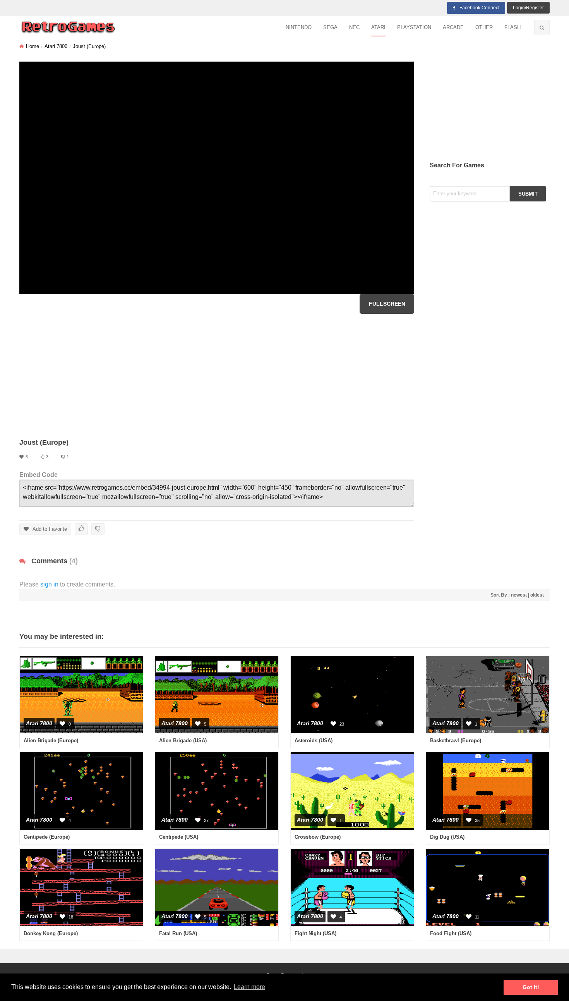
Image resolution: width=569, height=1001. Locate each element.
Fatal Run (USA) (178, 933)
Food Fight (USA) (450, 933)
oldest (537, 595)
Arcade (453, 27)
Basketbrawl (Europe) (455, 740)
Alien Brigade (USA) (183, 740)
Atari (378, 27)
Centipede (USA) (178, 837)
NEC (354, 27)
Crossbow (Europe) (318, 837)
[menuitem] (299, 27)
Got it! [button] (531, 987)
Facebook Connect (479, 7)
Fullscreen (387, 304)
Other (484, 27)
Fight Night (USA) (315, 933)
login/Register (528, 7)
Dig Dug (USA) (447, 837)
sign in (49, 584)
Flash (512, 27)
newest (519, 595)
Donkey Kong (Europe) (51, 933)
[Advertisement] (216, 376)
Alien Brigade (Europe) (51, 740)
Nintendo (299, 27)
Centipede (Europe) (47, 837)
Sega (330, 27)
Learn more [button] (249, 987)
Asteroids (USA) (313, 740)
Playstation (414, 27)
